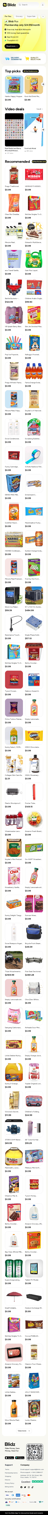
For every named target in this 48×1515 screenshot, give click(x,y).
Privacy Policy (9, 1483)
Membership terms (11, 1473)
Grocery (19, 16)
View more (22, 1431)
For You (8, 16)
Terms (7, 1469)
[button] (14, 88)
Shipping (8, 1476)
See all (39, 109)
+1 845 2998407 (37, 1472)
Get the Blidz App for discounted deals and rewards (24, 1513)
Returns (7, 1480)
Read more (11, 46)
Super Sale (31, 16)
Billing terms (9, 1487)
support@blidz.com (37, 1469)
